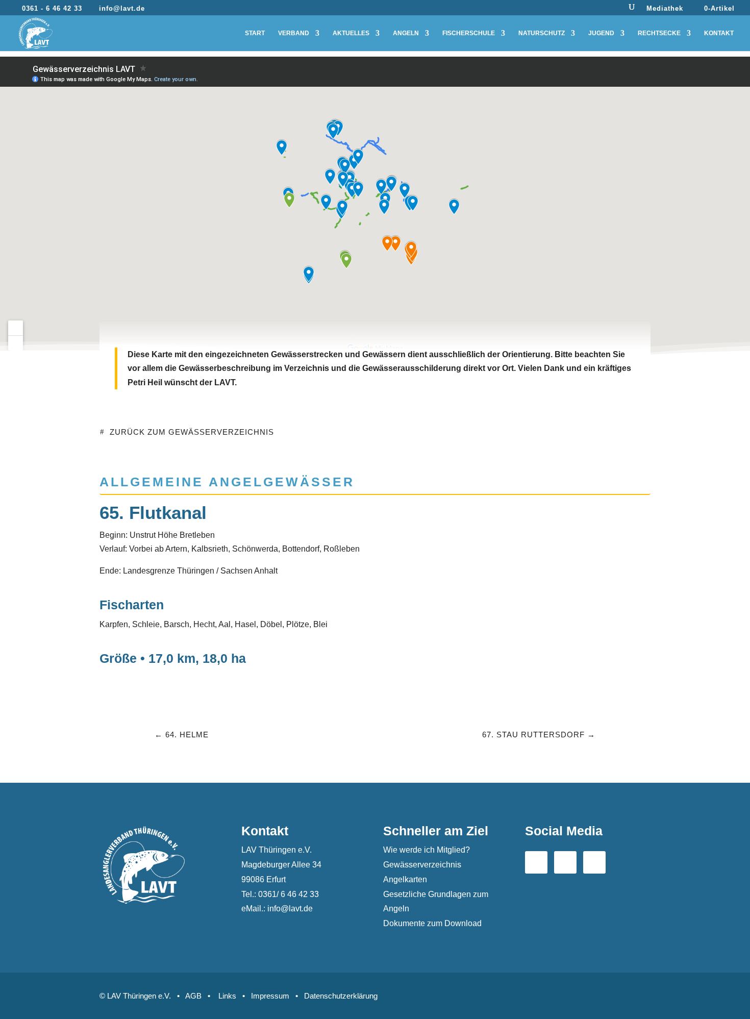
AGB (193, 995)
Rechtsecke (659, 33)
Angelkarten (405, 879)
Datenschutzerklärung (341, 995)
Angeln (406, 33)
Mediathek (664, 8)
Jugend (601, 33)
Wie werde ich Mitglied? (426, 850)
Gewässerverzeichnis (422, 864)
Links (227, 995)
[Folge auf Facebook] (536, 862)
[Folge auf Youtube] (565, 862)
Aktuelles (351, 33)
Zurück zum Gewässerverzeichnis (192, 432)
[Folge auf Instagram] (594, 862)
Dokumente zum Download (432, 923)
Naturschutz (541, 33)
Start (255, 33)
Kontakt (719, 33)
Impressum (270, 995)
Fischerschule (468, 33)
